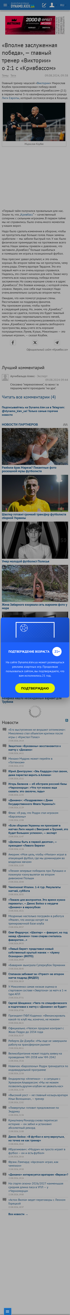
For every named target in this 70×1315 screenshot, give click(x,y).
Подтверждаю (35, 688)
